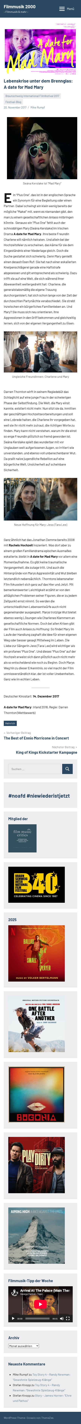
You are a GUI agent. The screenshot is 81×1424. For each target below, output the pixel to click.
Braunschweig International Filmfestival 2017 (32, 96)
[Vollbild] (68, 1318)
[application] (40, 1304)
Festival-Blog (13, 102)
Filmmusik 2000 (20, 6)
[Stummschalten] (62, 1318)
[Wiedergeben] (13, 1318)
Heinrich (10, 723)
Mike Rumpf (38, 107)
